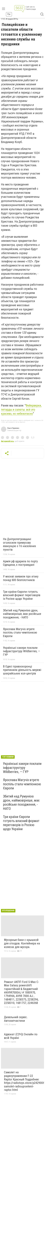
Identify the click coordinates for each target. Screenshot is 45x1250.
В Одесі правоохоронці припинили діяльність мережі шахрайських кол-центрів (22, 670)
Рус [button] (8, 14)
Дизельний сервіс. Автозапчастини (16, 1018)
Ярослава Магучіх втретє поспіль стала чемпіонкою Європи (20, 632)
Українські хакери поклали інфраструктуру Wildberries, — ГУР (21, 651)
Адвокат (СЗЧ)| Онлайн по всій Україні (20, 1036)
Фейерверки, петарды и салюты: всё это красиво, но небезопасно (21, 410)
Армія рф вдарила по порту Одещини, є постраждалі (20, 563)
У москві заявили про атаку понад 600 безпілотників (20, 578)
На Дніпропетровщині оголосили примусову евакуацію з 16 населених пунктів (19, 544)
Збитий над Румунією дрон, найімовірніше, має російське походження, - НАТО (22, 614)
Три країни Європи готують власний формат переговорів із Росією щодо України (21, 595)
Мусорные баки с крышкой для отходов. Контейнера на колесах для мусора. (22, 943)
